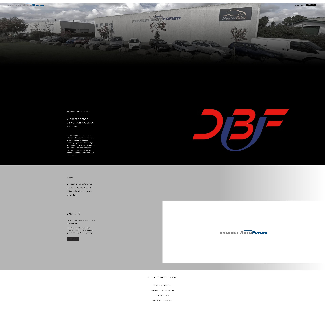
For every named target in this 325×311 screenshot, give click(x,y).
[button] (311, 5)
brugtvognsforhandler (78, 143)
